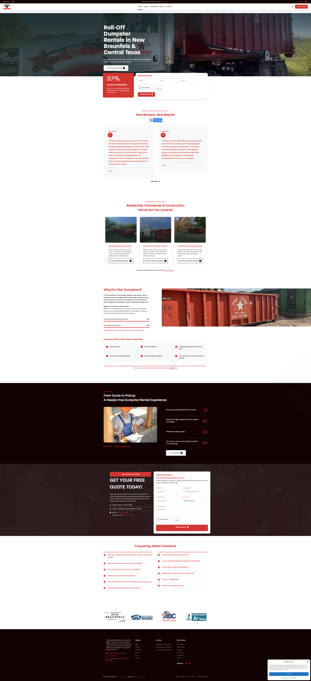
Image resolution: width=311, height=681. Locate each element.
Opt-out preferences (285, 677)
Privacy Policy (293, 677)
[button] (308, 662)
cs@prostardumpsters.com (117, 653)
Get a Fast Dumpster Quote (114, 68)
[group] (115, 617)
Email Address (187, 488)
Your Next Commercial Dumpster (154, 260)
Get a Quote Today (174, 453)
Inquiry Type (186, 497)
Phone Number (160, 497)
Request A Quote (168, 270)
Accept (289, 674)
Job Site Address (160, 506)
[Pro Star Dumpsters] (7, 6)
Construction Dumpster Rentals (190, 246)
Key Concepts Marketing (140, 676)
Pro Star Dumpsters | (122, 676)
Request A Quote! (165, 1)
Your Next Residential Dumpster (119, 260)
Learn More (172, 368)
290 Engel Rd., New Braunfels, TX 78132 (126, 508)
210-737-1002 (122, 505)
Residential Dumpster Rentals (120, 246)
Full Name (158, 488)
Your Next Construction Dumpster (188, 260)
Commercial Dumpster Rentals (155, 246)
